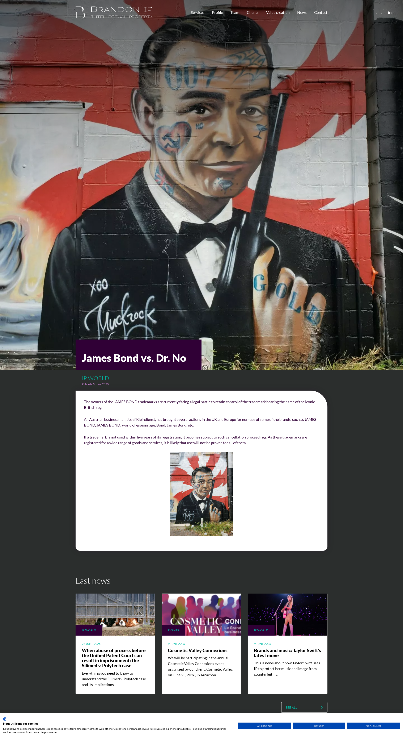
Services (197, 12)
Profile (217, 12)
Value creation (278, 12)
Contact (320, 12)
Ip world (95, 378)
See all (291, 707)
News (302, 12)
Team (234, 12)
